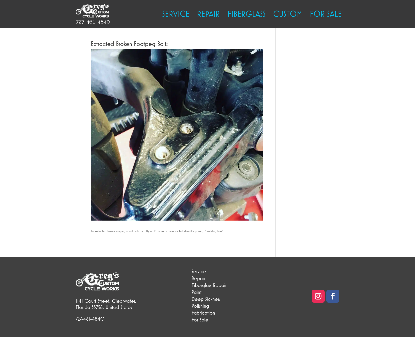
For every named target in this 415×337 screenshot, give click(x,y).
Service (175, 14)
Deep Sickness (206, 299)
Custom (287, 14)
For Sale (200, 320)
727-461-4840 (93, 21)
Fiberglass (246, 14)
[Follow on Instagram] (318, 296)
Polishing (200, 306)
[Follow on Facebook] (332, 296)
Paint (196, 292)
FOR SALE (326, 14)
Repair (208, 14)
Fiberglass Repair (209, 285)
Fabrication (203, 313)
